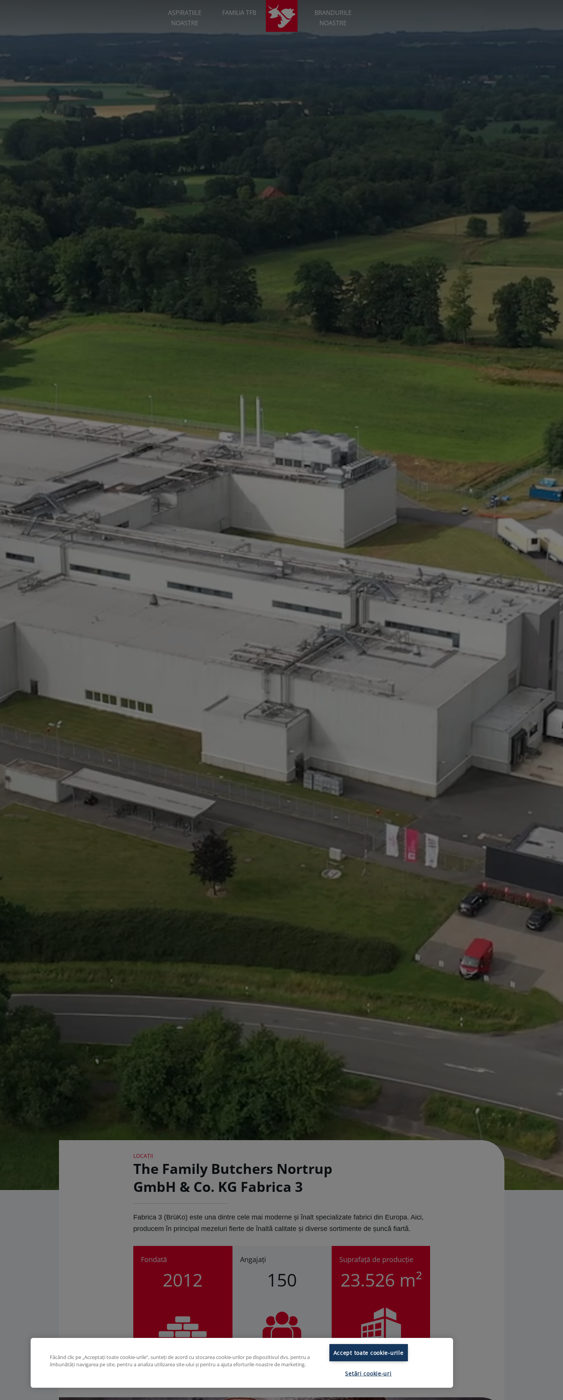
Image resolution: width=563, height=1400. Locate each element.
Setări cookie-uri (368, 1373)
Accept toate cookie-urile (369, 1352)
